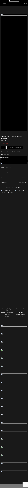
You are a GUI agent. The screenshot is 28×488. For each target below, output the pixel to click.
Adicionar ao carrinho (15, 147)
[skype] (10, 167)
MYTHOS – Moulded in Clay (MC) (7, 313)
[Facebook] (6, 167)
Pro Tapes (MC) (13, 9)
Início (2, 9)
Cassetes (7, 9)
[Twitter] (5, 167)
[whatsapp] (9, 167)
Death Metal (6, 154)
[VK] (7, 167)
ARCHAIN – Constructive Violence (21, 313)
